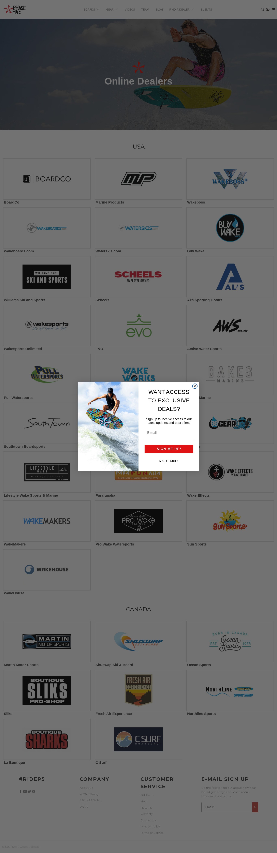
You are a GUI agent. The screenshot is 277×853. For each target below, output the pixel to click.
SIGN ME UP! (169, 449)
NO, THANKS (169, 461)
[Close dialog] (194, 386)
